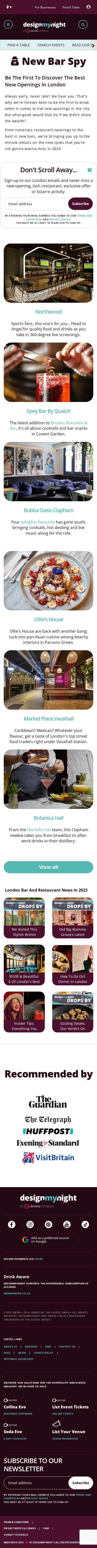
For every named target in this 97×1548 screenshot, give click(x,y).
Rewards (31, 1346)
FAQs (7, 1352)
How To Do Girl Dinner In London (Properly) (72, 979)
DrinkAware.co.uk (17, 1293)
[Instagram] (30, 1224)
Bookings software (18, 1413)
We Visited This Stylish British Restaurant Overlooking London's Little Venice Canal (24, 932)
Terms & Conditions (16, 1522)
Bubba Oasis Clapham (48, 510)
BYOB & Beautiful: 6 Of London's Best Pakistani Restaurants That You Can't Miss (24, 979)
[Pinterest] (48, 1224)
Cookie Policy (44, 1352)
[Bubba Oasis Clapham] (48, 471)
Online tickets (62, 1413)
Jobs (48, 1346)
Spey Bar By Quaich (48, 410)
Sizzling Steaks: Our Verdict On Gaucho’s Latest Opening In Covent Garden (72, 1026)
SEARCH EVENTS (51, 45)
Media (22, 1352)
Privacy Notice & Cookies (20, 1528)
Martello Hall (39, 829)
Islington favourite (38, 522)
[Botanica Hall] (48, 779)
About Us (10, 1346)
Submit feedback (16, 1534)
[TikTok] (85, 1224)
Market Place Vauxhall (49, 718)
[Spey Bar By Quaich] (48, 372)
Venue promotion (65, 1438)
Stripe (38, 1259)
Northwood (48, 311)
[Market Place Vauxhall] (48, 680)
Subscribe (80, 203)
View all (48, 867)
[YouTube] (67, 1224)
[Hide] (90, 170)
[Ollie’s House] (48, 580)
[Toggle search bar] (83, 24)
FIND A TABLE (18, 45)
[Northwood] (48, 273)
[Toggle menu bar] (8, 24)
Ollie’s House (48, 619)
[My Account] (89, 7)
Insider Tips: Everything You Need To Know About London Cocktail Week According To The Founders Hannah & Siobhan (24, 1026)
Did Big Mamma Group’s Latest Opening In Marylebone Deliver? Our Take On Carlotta (73, 932)
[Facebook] (11, 1224)
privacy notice (59, 219)
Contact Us (67, 1346)
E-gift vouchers (15, 1438)
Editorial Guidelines (19, 1359)
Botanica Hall (48, 817)
